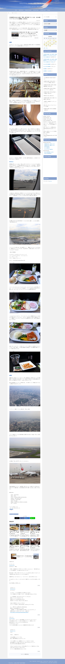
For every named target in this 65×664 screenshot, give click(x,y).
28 (46, 45)
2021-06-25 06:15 (11, 618)
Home (30, 661)
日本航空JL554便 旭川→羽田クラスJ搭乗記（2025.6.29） (50, 99)
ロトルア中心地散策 (47, 64)
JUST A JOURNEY (47, 153)
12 (55, 41)
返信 (39, 585)
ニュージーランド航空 (48, 149)
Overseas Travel (45, 661)
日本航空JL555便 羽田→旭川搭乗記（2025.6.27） (50, 109)
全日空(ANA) (46, 146)
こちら (51, 181)
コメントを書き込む (25, 654)
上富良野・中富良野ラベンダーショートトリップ (50, 102)
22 (48, 44)
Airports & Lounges (39, 661)
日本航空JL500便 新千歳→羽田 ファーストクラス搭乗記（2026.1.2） (50, 82)
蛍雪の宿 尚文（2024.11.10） (49, 95)
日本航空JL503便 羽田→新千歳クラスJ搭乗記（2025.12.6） (50, 93)
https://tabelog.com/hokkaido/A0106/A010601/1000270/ (19, 612)
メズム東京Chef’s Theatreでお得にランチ (50, 78)
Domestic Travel (51, 661)
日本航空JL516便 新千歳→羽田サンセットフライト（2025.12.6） (50, 89)
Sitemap (55, 661)
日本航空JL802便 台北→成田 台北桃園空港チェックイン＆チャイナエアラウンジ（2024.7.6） (50, 55)
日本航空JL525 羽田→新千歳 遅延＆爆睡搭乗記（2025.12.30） (50, 85)
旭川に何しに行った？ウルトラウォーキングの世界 (50, 106)
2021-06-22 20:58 (11, 565)
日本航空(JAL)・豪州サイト (49, 145)
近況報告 (45, 68)
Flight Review (34, 661)
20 (44, 44)
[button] (56, 16)
